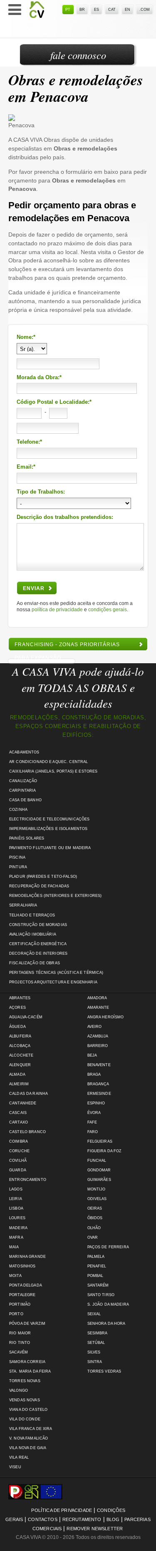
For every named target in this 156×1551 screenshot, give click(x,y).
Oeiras (94, 1208)
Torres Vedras (104, 1371)
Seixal (94, 1314)
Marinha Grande (27, 1257)
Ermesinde (99, 1094)
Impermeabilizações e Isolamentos (48, 829)
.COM (144, 9)
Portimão (19, 1304)
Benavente (99, 1065)
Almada (17, 1074)
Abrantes (19, 998)
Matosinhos (22, 1266)
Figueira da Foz (104, 1151)
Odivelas (97, 1199)
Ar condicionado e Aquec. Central (48, 762)
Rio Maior (20, 1333)
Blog (113, 1519)
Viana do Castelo (28, 1410)
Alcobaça (19, 1046)
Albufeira (20, 1036)
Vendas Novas (24, 1400)
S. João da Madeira (108, 1304)
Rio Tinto (19, 1343)
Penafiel (96, 1266)
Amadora (97, 998)
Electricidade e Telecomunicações (49, 819)
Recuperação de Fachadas (39, 886)
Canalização (23, 781)
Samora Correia (27, 1362)
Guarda (17, 1170)
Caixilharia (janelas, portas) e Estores (53, 771)
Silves (94, 1352)
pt (67, 9)
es (96, 9)
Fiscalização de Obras (34, 963)
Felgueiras (99, 1141)
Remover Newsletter (95, 1528)
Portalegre (22, 1295)
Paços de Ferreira (108, 1247)
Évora (94, 1113)
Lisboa (16, 1208)
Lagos (15, 1189)
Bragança (98, 1084)
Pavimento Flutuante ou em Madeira (50, 848)
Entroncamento (27, 1180)
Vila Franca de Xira (30, 1429)
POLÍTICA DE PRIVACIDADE (57, 609)
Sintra (94, 1362)
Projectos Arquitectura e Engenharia (53, 982)
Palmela (96, 1257)
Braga (94, 1074)
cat (112, 9)
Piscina (17, 857)
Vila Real (19, 1457)
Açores (17, 1007)
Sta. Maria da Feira (30, 1371)
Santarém (98, 1285)
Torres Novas (24, 1381)
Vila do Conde (24, 1419)
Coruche (19, 1151)
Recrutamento (82, 1519)
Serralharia (23, 905)
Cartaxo (18, 1122)
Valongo (18, 1390)
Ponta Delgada (25, 1285)
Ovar (92, 1237)
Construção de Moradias (38, 925)
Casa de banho (25, 800)
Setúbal (96, 1343)
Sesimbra (97, 1333)
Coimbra (18, 1141)
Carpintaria (22, 790)
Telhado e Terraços (32, 915)
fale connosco (78, 55)
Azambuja (98, 1036)
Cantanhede (22, 1103)
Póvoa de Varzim (27, 1323)
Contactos (42, 1519)
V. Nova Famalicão (28, 1438)
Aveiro (94, 1027)
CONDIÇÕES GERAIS (107, 609)
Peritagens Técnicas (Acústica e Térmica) (56, 973)
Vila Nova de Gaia (27, 1448)
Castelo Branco (27, 1132)
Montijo (96, 1189)
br (82, 9)
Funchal (96, 1160)
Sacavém (18, 1352)
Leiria (15, 1199)
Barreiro (97, 1046)
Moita (15, 1276)
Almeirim (19, 1084)
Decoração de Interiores (38, 953)
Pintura (18, 867)
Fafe (92, 1122)
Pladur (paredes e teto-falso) (43, 876)
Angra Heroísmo (105, 1017)
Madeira (18, 1228)
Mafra (16, 1237)
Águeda (17, 1027)
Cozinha (18, 810)
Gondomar (99, 1170)
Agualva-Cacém (25, 1017)
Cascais (18, 1113)
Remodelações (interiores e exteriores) (55, 896)
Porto (16, 1314)
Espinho (96, 1103)
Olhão (94, 1228)
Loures (17, 1218)
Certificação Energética (38, 944)
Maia (14, 1247)
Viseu (15, 1467)
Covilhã (18, 1160)
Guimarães (99, 1180)
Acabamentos (24, 752)
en (127, 9)
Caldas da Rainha (28, 1094)
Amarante (98, 1007)
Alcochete (21, 1055)
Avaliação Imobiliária (32, 934)
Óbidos (95, 1218)
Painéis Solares (26, 838)
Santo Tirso (101, 1295)
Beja (92, 1055)
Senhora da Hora (106, 1323)
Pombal (95, 1276)
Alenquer (20, 1065)
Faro (92, 1132)
